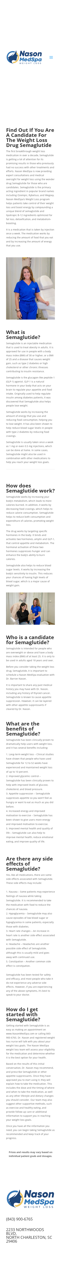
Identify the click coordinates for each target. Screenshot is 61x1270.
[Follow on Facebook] (45, 16)
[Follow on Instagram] (52, 16)
